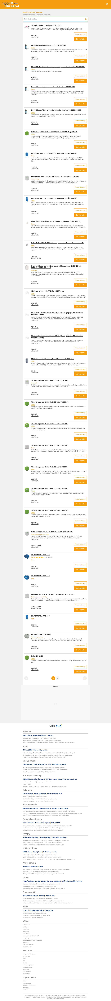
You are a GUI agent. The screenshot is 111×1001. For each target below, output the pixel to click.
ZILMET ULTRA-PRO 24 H (40, 555)
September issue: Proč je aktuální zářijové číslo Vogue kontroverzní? (41, 871)
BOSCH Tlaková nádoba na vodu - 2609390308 (48, 45)
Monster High (26, 956)
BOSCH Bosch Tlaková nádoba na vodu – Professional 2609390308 (56, 110)
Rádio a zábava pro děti (29, 985)
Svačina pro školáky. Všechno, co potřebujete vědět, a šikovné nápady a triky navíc (45, 786)
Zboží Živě (25, 927)
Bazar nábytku (26, 973)
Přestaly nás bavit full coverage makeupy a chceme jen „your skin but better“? (43, 873)
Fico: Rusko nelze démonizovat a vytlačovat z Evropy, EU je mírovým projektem (44, 767)
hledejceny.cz (26, 924)
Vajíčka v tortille (27, 784)
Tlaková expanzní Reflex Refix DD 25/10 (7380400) (49, 380)
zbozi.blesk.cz (26, 933)
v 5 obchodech (35, 547)
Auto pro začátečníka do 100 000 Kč (32, 940)
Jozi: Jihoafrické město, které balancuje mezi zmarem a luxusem (40, 855)
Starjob (24, 981)
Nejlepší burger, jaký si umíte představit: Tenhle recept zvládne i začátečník (42, 842)
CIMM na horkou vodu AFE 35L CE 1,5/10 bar (47, 291)
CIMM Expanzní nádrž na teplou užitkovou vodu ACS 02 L (52, 359)
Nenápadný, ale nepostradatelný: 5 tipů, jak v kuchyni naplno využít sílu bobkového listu (46, 840)
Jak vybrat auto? (27, 946)
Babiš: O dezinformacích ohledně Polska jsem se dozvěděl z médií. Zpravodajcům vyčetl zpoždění (48, 742)
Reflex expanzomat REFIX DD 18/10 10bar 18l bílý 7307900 (52, 594)
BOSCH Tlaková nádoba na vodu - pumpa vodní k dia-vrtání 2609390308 (58, 67)
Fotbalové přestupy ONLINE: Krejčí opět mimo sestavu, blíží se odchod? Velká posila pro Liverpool (48, 753)
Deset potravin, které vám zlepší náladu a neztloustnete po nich (39, 886)
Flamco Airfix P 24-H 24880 (41, 634)
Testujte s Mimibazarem (29, 954)
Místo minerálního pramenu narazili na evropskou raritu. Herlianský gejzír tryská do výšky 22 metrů (49, 859)
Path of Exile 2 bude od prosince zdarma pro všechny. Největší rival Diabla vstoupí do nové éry (48, 903)
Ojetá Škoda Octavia (28, 944)
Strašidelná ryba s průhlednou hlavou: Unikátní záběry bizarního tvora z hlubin (43, 900)
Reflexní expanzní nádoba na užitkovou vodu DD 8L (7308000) (54, 132)
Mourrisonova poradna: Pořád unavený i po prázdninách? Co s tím (40, 898)
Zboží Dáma (26, 931)
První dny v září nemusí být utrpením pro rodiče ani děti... (38, 782)
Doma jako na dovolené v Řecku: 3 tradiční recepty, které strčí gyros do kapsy (43, 844)
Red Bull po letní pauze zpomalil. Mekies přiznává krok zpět (38, 801)
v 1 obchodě (34, 37)
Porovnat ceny (80, 34)
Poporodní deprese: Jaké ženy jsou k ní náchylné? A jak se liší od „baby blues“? (44, 888)
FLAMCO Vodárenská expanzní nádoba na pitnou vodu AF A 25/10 (55, 221)
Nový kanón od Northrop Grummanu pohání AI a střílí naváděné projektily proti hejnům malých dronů (49, 811)
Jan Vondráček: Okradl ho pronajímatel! (33, 917)
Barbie (24, 958)
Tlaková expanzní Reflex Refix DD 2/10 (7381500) (49, 488)
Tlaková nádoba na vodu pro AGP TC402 (46, 25)
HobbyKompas (26, 938)
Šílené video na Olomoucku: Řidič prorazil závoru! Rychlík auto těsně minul (42, 740)
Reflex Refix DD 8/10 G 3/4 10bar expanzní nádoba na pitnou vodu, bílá (57, 243)
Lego (24, 960)
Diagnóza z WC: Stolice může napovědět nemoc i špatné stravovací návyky (43, 884)
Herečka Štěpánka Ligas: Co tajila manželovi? (35, 913)
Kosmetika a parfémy (28, 965)
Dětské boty (26, 969)
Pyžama (25, 962)
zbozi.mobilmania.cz (29, 14)
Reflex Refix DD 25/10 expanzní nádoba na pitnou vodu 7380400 (55, 176)
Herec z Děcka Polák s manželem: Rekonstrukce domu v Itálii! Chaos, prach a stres (45, 769)
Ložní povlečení (27, 971)
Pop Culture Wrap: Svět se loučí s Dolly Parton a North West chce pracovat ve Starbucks (46, 869)
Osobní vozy (26, 929)
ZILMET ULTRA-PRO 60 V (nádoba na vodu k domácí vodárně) (54, 198)
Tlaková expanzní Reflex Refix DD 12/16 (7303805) (49, 402)
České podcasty (27, 983)
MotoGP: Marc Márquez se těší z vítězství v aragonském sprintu (40, 798)
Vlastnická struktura (58, 998)
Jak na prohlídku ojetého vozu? (31, 935)
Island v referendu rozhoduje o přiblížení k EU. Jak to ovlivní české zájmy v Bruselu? (45, 828)
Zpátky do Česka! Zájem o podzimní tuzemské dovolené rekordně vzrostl (42, 857)
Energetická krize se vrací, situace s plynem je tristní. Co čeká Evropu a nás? (43, 830)
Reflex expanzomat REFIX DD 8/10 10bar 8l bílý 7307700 (51, 532)
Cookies (77, 997)
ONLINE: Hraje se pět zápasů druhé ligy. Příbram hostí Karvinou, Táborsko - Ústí (44, 757)
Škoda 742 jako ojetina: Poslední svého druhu (35, 796)
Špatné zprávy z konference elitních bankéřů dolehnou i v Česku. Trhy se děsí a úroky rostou (47, 825)
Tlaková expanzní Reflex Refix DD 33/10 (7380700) (49, 510)
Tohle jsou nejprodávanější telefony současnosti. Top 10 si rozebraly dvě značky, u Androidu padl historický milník (52, 813)
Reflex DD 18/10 (37, 656)
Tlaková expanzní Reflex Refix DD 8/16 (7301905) (49, 467)
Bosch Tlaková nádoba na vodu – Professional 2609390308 (53, 87)
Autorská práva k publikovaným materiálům (73, 995)
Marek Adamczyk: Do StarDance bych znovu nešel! (36, 915)
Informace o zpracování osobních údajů (63, 997)
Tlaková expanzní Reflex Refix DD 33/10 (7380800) (49, 445)
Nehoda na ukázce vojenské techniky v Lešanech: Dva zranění (39, 738)
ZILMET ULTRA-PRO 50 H (40, 576)
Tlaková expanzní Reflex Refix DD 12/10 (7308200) (49, 424)
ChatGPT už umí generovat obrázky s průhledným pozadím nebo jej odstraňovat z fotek (46, 815)
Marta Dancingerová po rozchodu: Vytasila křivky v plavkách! (39, 771)
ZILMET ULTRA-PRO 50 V (40, 616)
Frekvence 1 (26, 987)
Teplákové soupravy (28, 967)
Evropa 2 (25, 989)
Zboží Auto (25, 942)
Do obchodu (80, 39)
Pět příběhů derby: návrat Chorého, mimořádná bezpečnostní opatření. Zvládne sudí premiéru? (48, 755)
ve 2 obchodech (36, 258)
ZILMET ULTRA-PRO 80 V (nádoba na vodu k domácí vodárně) (54, 153)
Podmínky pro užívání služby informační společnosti (38, 997)
